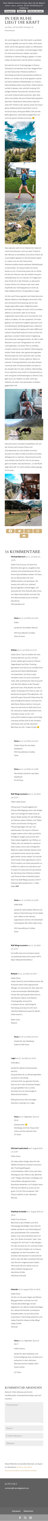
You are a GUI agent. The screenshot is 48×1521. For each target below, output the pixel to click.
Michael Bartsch (18, 556)
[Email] (24, 536)
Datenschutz (28, 1511)
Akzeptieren (10, 11)
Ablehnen (21, 11)
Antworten (36, 609)
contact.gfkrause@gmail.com (17, 1488)
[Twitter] (19, 531)
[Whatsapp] (28, 531)
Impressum (16, 1511)
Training (27, 27)
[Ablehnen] (45, 7)
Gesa (10, 27)
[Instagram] (37, 531)
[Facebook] (10, 531)
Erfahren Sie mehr (35, 11)
